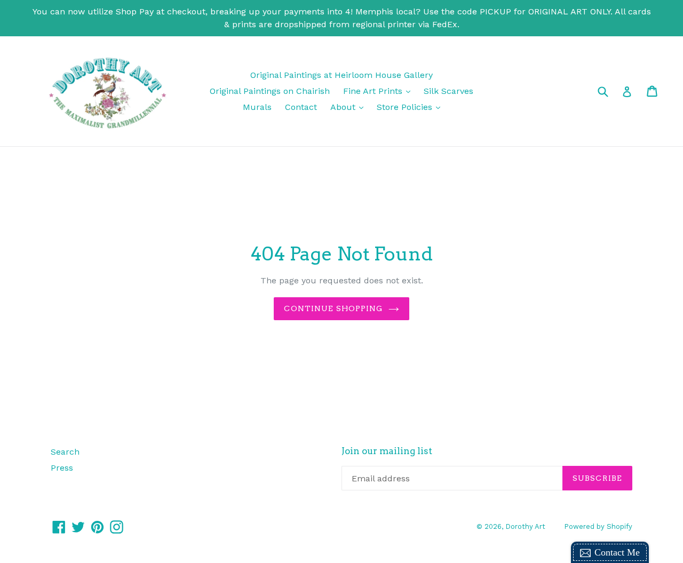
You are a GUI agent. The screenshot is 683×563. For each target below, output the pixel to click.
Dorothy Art (525, 526)
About (349, 106)
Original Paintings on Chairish (270, 91)
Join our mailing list (387, 451)
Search (65, 452)
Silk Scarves (448, 91)
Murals (257, 107)
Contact (301, 107)
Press (62, 468)
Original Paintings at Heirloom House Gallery (341, 75)
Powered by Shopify (598, 526)
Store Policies (411, 106)
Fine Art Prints (379, 90)
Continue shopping (333, 308)
